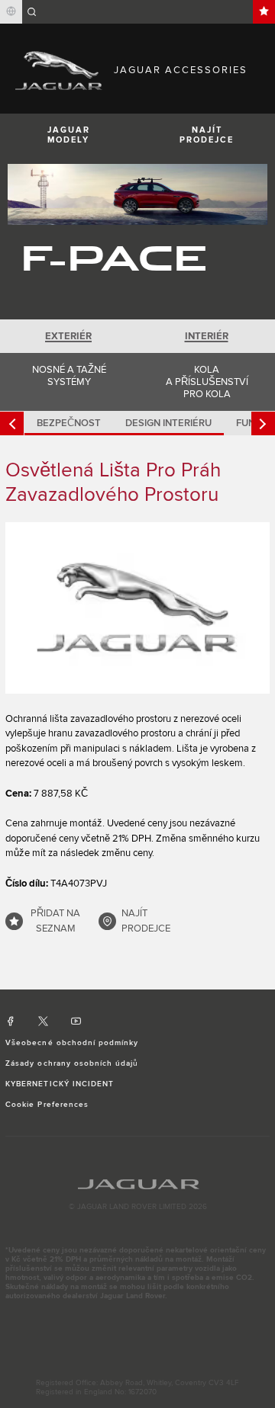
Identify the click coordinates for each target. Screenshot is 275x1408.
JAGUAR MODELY (68, 135)
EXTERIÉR (68, 336)
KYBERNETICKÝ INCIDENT (59, 1084)
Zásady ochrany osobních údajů (71, 1063)
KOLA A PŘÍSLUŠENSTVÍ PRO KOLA (207, 382)
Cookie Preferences (47, 1104)
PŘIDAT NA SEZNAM (55, 921)
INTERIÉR (206, 336)
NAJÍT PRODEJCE (207, 135)
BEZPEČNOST (69, 423)
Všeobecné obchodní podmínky (71, 1042)
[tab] (69, 336)
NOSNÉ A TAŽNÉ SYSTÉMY (69, 376)
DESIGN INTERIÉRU (168, 423)
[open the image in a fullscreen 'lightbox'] (137, 608)
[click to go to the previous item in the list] (12, 423)
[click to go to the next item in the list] (263, 423)
